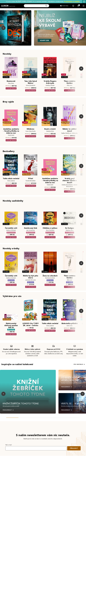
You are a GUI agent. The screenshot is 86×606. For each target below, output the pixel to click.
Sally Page (69, 325)
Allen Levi (69, 85)
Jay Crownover (30, 230)
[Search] (46, 6)
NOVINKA (6, 77)
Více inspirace (78, 364)
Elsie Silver (11, 83)
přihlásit (74, 448)
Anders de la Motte (67, 184)
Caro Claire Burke (31, 131)
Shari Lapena (11, 180)
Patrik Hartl (11, 135)
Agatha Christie (50, 85)
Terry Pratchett (50, 230)
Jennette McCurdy (30, 280)
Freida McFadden (31, 180)
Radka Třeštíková (66, 133)
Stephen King (50, 131)
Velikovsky (75, 133)
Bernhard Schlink (50, 278)
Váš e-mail (8, 445)
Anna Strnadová (30, 85)
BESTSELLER (6, 74)
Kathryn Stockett (11, 230)
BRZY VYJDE (6, 125)
